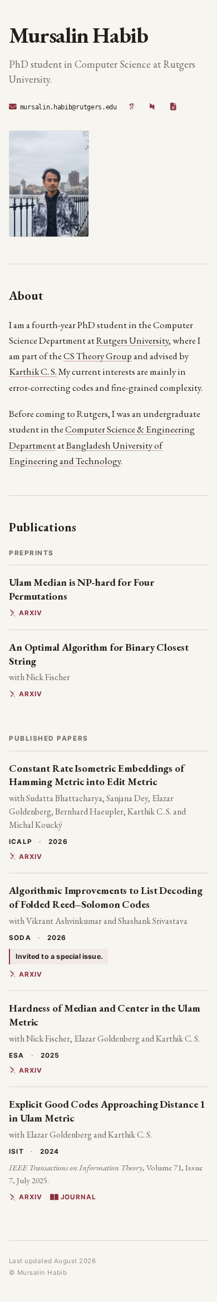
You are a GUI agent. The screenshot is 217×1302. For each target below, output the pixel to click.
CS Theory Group (97, 356)
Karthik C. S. (33, 371)
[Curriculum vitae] (173, 107)
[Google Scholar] (132, 107)
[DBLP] (152, 107)
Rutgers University (132, 340)
